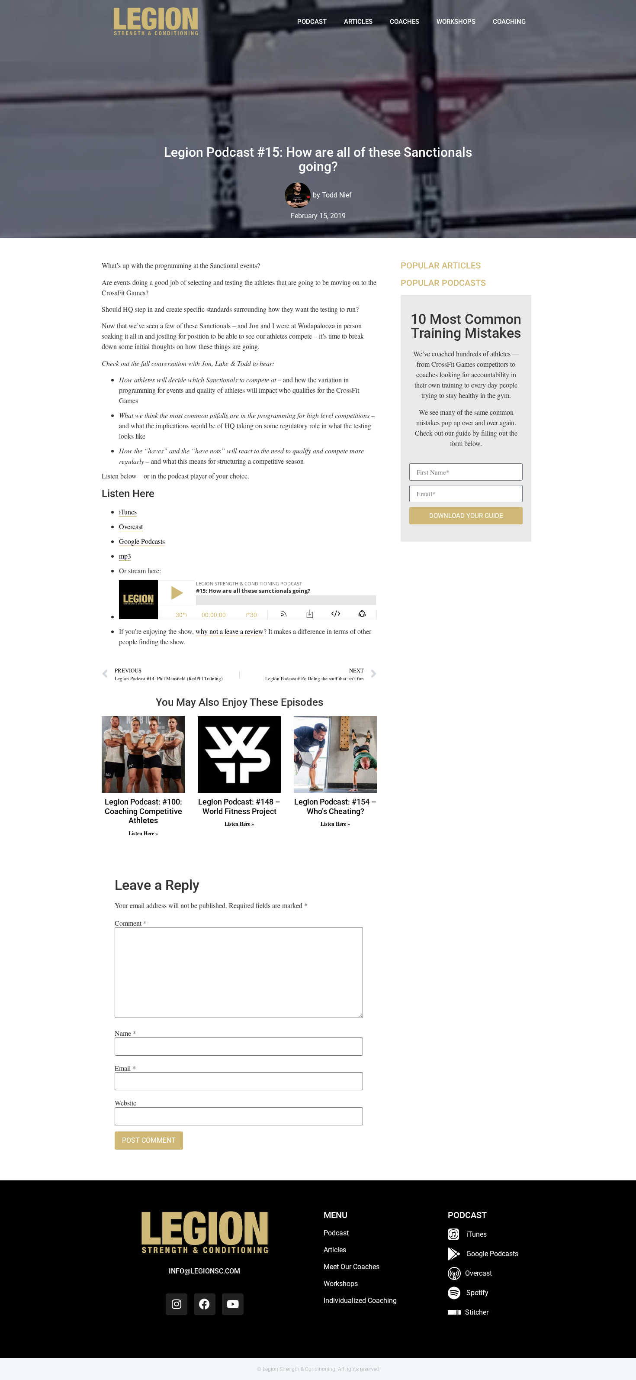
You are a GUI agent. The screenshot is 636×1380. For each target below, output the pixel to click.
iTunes (128, 511)
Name (125, 1033)
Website (125, 1102)
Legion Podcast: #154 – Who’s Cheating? (335, 806)
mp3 (125, 555)
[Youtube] (233, 1304)
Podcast (312, 22)
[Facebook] (204, 1304)
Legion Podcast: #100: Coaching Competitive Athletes (143, 811)
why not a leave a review (229, 631)
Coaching (509, 22)
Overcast (131, 526)
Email (125, 1068)
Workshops (456, 22)
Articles (358, 22)
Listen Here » (143, 833)
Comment (131, 923)
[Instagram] (176, 1304)
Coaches (404, 22)
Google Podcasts (142, 541)
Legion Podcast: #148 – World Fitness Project (239, 806)
